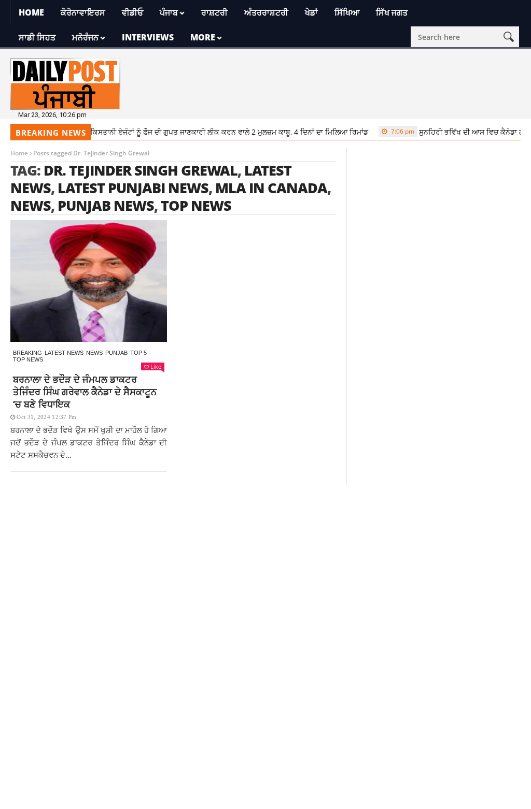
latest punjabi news (133, 187)
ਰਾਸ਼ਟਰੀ (214, 12)
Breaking (27, 353)
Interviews (148, 37)
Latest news (64, 353)
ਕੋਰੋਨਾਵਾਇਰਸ (83, 12)
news (30, 205)
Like (155, 366)
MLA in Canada (271, 187)
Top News (28, 359)
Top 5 (138, 353)
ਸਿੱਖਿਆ (346, 12)
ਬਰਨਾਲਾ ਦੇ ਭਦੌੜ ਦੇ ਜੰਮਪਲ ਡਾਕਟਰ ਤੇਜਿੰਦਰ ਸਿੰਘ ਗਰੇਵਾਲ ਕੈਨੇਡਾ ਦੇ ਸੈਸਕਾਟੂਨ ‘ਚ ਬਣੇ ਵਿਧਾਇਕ (85, 391)
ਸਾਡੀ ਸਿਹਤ (37, 37)
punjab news (106, 205)
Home (31, 12)
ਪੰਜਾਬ (169, 12)
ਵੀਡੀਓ (132, 12)
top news (196, 205)
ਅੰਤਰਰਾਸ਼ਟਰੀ (266, 12)
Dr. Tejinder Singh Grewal (140, 170)
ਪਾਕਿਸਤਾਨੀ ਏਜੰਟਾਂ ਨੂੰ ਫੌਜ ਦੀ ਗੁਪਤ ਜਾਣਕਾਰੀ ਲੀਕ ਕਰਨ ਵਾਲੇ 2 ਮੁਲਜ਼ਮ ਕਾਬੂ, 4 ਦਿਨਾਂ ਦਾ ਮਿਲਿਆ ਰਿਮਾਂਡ (201, 132)
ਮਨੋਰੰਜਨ (85, 37)
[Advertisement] (265, 557)
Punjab (116, 353)
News (94, 353)
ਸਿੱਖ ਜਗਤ (392, 12)
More (202, 37)
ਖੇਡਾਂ (311, 12)
